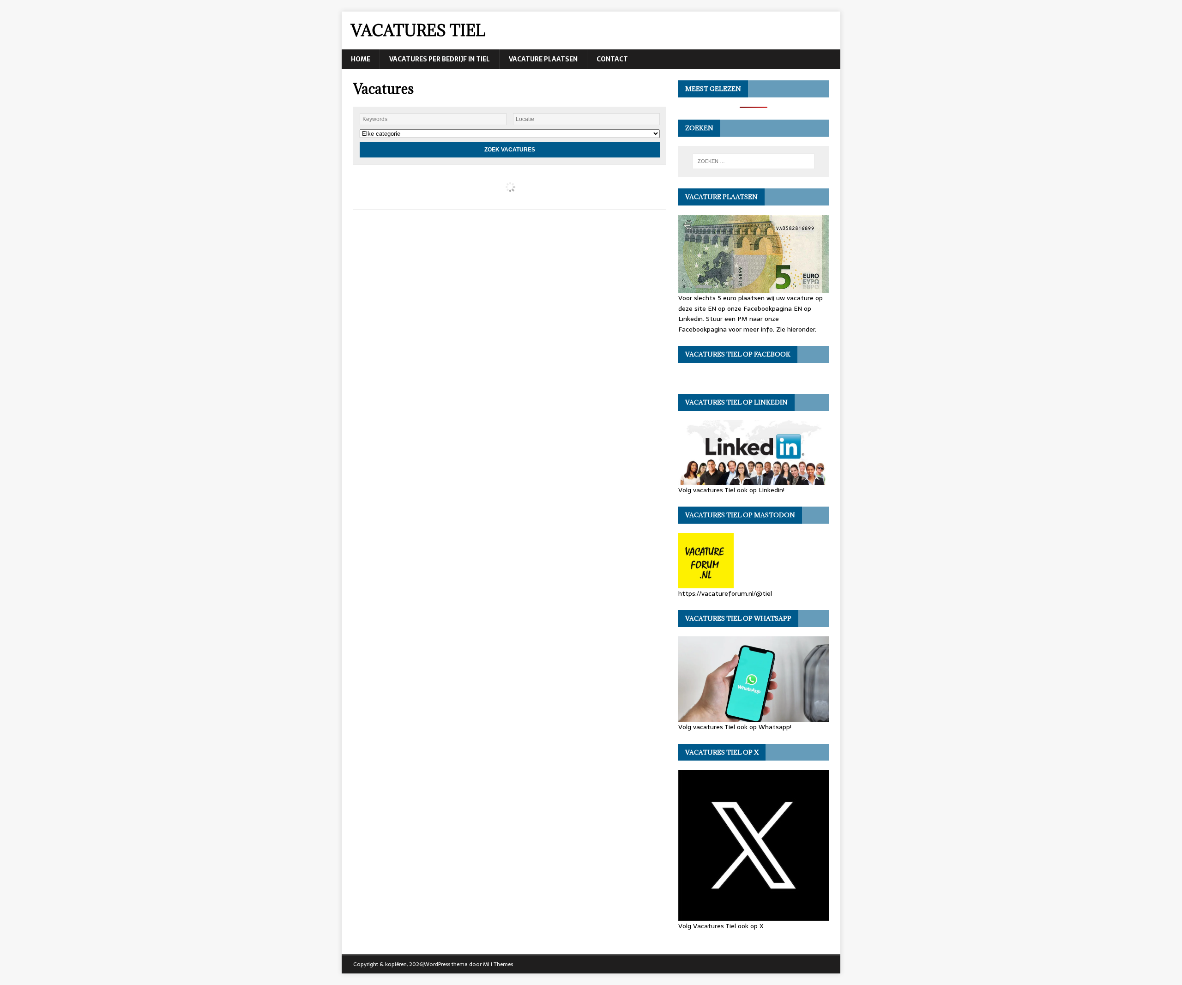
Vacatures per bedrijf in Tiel (439, 59)
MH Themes (498, 964)
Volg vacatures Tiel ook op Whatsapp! (734, 727)
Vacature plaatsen (543, 59)
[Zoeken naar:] (753, 161)
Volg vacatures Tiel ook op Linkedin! (731, 490)
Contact (612, 59)
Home (360, 59)
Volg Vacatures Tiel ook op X (721, 926)
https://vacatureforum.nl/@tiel (725, 593)
